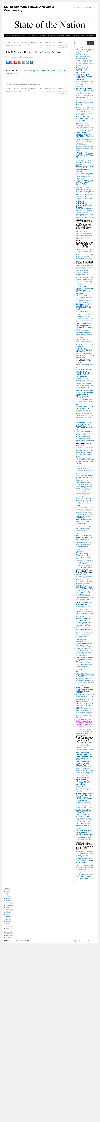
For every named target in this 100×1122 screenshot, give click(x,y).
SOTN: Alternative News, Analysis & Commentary (29, 8)
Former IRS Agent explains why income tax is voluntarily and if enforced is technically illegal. (85, 355)
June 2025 (8, 914)
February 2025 (9, 921)
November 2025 (9, 905)
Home (8, 35)
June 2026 (8, 893)
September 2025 (9, 909)
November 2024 (9, 926)
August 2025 (9, 911)
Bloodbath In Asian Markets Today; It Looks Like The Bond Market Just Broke (85, 365)
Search (90, 43)
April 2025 (8, 918)
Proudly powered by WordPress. (84, 941)
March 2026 (8, 898)
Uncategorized (23, 84)
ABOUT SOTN (16, 35)
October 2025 (9, 907)
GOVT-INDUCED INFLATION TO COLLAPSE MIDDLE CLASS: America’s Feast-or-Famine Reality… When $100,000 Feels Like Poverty (21, 43)
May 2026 (8, 895)
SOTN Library (60, 35)
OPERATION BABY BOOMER (75, 35)
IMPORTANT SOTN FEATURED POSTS (43, 35)
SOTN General (9, 934)
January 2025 (9, 923)
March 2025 (8, 919)
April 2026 (8, 896)
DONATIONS (89, 35)
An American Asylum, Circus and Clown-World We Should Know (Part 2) (85, 476)
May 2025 (8, 916)
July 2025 (8, 912)
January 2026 (9, 902)
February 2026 (9, 900)
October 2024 (9, 928)
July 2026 (8, 891)
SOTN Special (9, 935)
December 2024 (9, 925)
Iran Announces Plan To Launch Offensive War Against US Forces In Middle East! (84, 789)
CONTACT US (26, 35)
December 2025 (9, 904)
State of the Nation (28, 57)
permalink (37, 84)
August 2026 (9, 889)
